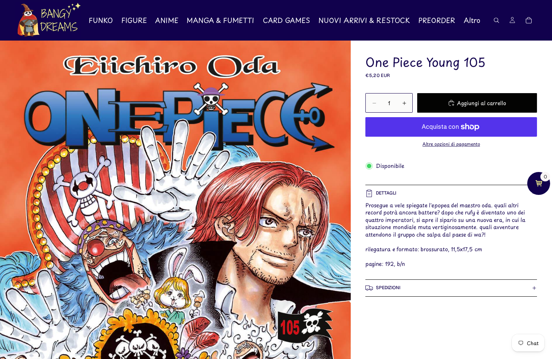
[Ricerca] (496, 20)
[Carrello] (528, 20)
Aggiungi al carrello (481, 103)
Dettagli (386, 193)
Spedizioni (388, 288)
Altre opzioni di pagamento (451, 144)
